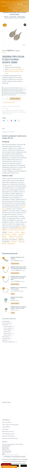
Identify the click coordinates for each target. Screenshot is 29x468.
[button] (25, 25)
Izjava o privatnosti (6, 422)
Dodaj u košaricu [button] (15, 263)
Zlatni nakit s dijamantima (8, 342)
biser (4, 236)
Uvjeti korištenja (6, 427)
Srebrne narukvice (8, 326)
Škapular (17, 229)
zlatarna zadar (9, 113)
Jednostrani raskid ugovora (8, 436)
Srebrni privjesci (16, 106)
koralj (11, 238)
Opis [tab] (3, 128)
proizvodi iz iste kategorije (15, 69)
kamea (23, 232)
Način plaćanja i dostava (8, 431)
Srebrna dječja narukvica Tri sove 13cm (19, 288)
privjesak (16, 110)
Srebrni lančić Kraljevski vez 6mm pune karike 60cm (18, 267)
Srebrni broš (6, 331)
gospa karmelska (8, 243)
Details (12, 293)
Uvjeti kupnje (5, 429)
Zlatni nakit (4, 340)
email (3, 453)
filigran (19, 238)
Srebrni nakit (10, 106)
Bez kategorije (5, 321)
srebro (10, 232)
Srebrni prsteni (7, 335)
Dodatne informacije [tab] (8, 132)
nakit (12, 110)
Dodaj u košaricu (15, 98)
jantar (4, 238)
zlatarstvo (6, 234)
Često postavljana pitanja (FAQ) (9, 438)
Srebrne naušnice (8, 328)
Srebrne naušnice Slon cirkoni (17, 258)
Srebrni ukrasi (5, 336)
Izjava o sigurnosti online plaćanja (10, 424)
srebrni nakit (21, 110)
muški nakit (8, 110)
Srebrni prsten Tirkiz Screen (17, 298)
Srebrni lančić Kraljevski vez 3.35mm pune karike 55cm (18, 278)
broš (16, 232)
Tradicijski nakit (5, 338)
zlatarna (4, 113)
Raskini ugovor (7, 464)
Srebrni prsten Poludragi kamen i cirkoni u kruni (18, 307)
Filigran (22, 229)
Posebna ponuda (6, 323)
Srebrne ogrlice (7, 329)
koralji (21, 234)
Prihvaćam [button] (23, 465)
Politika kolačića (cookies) (8, 433)
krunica (13, 241)
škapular (21, 241)
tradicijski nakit (15, 236)
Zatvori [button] (14, 10)
